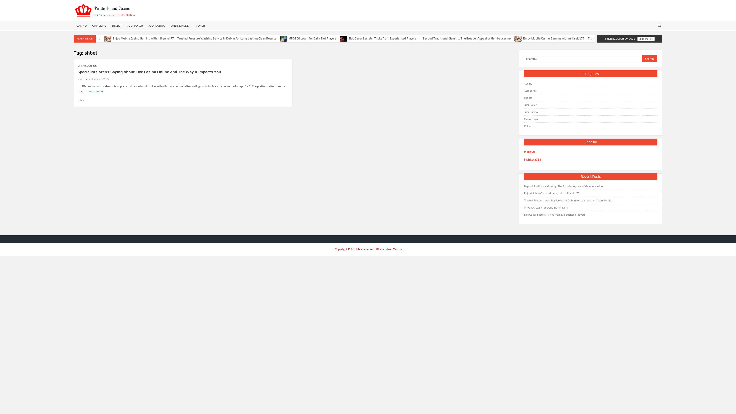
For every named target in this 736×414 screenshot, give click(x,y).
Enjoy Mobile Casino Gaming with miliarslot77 (135, 38)
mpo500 (529, 151)
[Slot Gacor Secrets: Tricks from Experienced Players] (336, 38)
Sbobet (117, 25)
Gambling (99, 25)
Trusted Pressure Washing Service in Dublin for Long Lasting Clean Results (218, 38)
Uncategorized (87, 65)
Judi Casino (157, 25)
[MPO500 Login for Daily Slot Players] (276, 38)
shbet (81, 100)
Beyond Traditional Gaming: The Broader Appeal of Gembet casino (459, 38)
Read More (96, 91)
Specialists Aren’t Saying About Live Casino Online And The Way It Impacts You (149, 72)
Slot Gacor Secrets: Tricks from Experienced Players (374, 38)
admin (81, 78)
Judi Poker (135, 25)
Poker (200, 25)
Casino (81, 25)
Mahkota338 (532, 159)
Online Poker (180, 25)
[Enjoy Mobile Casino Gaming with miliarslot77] (510, 38)
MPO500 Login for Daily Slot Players (304, 38)
